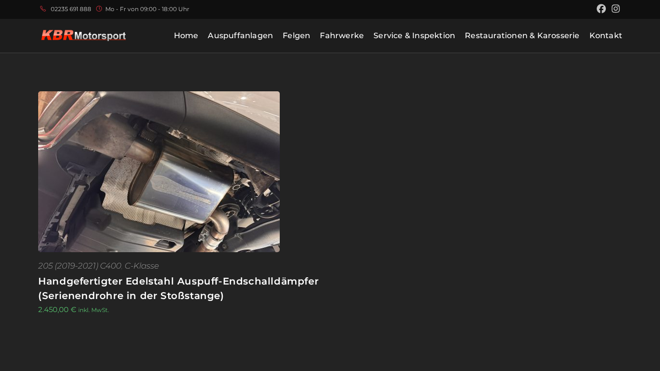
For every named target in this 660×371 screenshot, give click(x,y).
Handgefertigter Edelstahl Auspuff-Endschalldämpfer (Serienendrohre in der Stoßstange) (178, 288)
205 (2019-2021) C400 (79, 266)
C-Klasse (142, 266)
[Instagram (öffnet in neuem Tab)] (614, 9)
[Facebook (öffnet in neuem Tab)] (601, 9)
